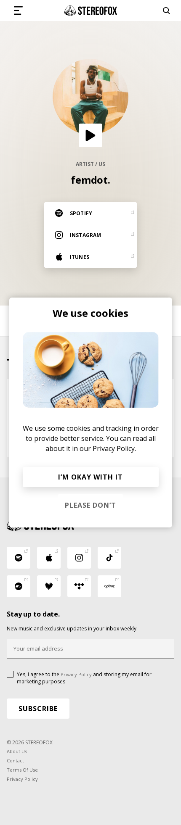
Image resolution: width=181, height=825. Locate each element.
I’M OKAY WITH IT (90, 477)
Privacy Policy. (114, 448)
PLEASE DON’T (90, 505)
